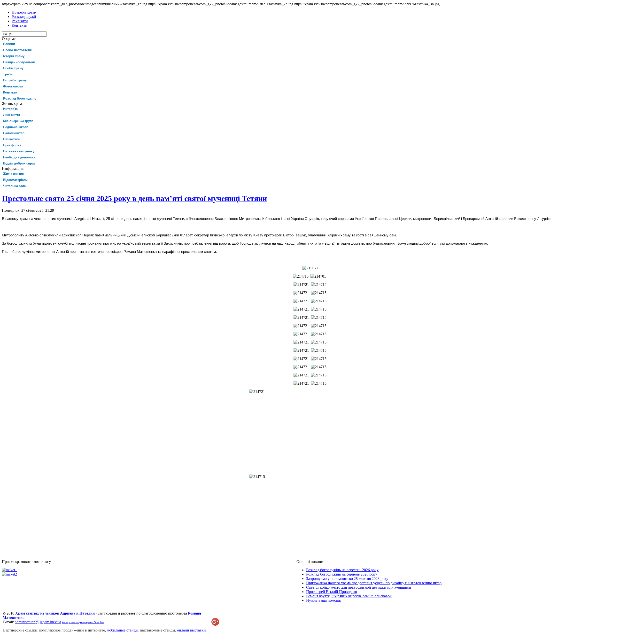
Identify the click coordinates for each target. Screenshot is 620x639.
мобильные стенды (122, 630)
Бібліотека (11, 139)
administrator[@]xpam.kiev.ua (38, 622)
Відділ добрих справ (19, 163)
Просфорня (12, 145)
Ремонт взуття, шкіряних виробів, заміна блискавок (349, 596)
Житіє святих (13, 174)
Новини (9, 44)
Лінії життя (11, 115)
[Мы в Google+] (215, 624)
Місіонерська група (18, 121)
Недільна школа (15, 127)
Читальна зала (14, 186)
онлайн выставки (191, 630)
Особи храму (13, 68)
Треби (8, 74)
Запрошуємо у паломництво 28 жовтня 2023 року (347, 579)
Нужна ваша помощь (323, 600)
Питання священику (18, 151)
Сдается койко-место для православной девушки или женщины (358, 587)
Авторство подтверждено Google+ (83, 622)
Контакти (10, 92)
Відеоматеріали (15, 180)
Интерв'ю (10, 109)
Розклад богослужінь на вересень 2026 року (342, 570)
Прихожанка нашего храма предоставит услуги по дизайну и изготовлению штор (374, 583)
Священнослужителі (19, 62)
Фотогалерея (13, 86)
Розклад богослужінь (19, 98)
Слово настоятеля (17, 50)
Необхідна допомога (19, 157)
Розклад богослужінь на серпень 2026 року (341, 574)
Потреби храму (15, 80)
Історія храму (13, 56)
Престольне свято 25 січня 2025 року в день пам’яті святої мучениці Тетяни (134, 198)
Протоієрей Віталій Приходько (331, 592)
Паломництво (13, 133)
